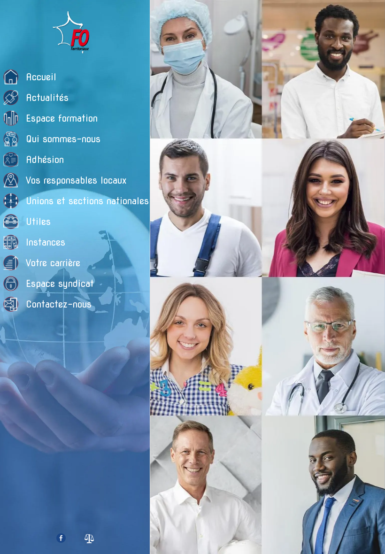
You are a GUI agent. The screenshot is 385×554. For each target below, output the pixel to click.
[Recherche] (370, 15)
